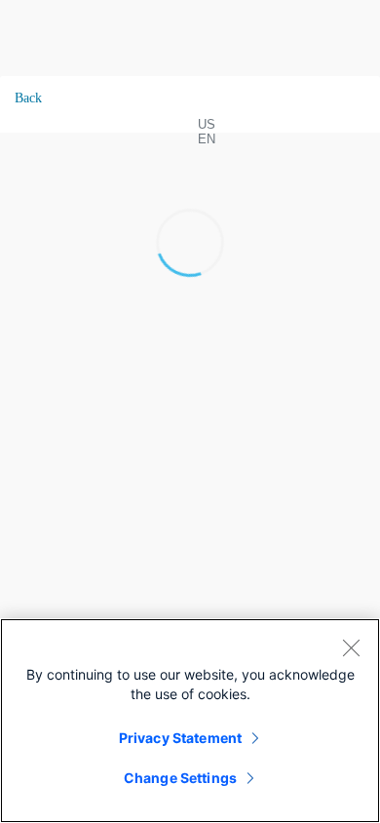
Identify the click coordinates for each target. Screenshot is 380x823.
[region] (190, 720)
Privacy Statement (180, 737)
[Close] (351, 647)
